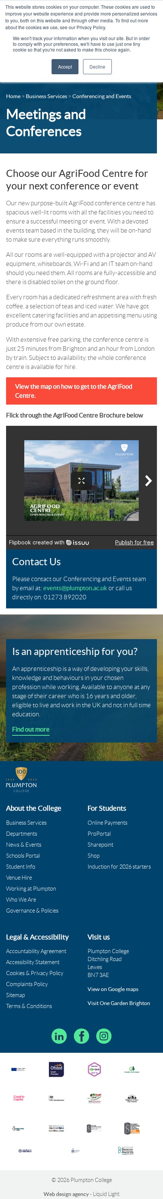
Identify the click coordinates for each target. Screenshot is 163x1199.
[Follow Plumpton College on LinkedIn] (59, 1036)
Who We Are (21, 900)
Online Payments (107, 823)
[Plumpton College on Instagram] (103, 1036)
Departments (21, 834)
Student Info (20, 867)
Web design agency (67, 1194)
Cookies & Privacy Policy (34, 973)
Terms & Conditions (29, 1006)
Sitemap (15, 995)
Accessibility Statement (33, 962)
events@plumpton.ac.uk (75, 588)
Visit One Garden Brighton (119, 1003)
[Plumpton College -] (21, 779)
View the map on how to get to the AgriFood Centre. (73, 391)
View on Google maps (113, 989)
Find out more (31, 729)
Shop (94, 856)
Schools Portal (23, 856)
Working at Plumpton (31, 889)
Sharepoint (100, 845)
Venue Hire (19, 878)
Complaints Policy (27, 984)
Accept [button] (65, 66)
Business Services (26, 823)
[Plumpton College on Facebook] (81, 1036)
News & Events (23, 845)
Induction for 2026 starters (119, 867)
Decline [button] (97, 66)
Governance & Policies (32, 911)
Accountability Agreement (36, 951)
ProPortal (99, 834)
